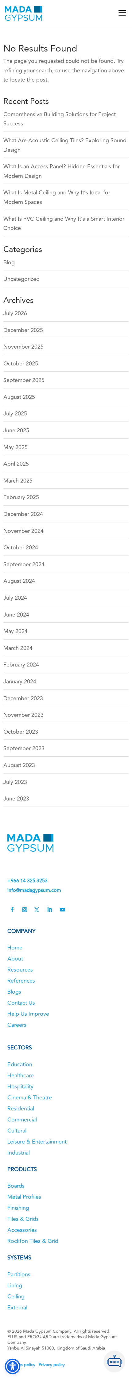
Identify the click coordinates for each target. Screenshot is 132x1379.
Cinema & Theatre (29, 1097)
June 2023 (16, 798)
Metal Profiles (24, 1197)
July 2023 (15, 782)
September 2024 (24, 564)
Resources (20, 969)
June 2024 (16, 614)
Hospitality (20, 1086)
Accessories (22, 1230)
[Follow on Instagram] (24, 910)
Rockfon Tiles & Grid (32, 1241)
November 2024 (23, 531)
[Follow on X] (37, 910)
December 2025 (23, 330)
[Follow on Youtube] (62, 909)
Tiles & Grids (23, 1219)
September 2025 (24, 380)
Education (19, 1064)
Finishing (18, 1208)
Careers (16, 1025)
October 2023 (20, 732)
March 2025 (18, 480)
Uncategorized (21, 279)
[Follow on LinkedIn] (49, 909)
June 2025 (16, 430)
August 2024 (19, 581)
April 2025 (16, 464)
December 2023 (23, 698)
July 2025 (15, 413)
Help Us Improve (28, 1014)
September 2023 (24, 748)
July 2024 (15, 598)
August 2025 (19, 397)
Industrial (18, 1152)
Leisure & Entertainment (37, 1141)
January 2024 (19, 681)
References (21, 980)
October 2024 (20, 547)
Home (14, 947)
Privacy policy (52, 1365)
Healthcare (20, 1075)
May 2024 (15, 631)
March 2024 (18, 648)
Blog (9, 262)
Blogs (14, 991)
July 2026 (15, 313)
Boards (16, 1186)
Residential (20, 1108)
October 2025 (20, 363)
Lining (14, 1285)
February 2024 (21, 664)
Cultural (16, 1130)
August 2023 (19, 765)
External (17, 1307)
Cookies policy (21, 1365)
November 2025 (23, 346)
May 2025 (15, 447)
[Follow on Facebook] (12, 910)
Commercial (22, 1119)
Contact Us (21, 1003)
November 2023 (23, 715)
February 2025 (21, 497)
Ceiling (16, 1296)
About (15, 958)
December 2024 (23, 514)
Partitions (18, 1274)
